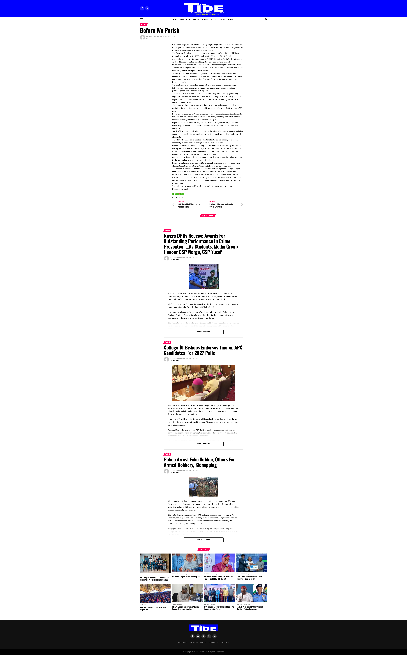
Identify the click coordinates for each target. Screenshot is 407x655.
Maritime (196, 19)
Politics (221, 19)
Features (205, 19)
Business (230, 19)
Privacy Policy (214, 642)
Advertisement (182, 642)
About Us (203, 642)
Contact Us (194, 642)
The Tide (175, 259)
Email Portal (225, 642)
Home (175, 19)
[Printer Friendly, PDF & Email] (178, 194)
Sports (213, 19)
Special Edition (185, 19)
